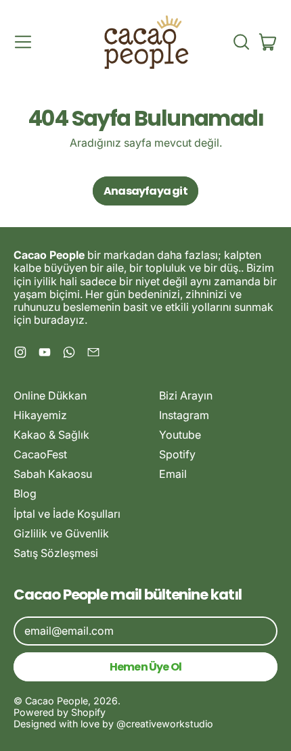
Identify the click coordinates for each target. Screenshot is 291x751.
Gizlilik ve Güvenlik (61, 533)
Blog (25, 493)
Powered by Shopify (60, 712)
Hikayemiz (40, 415)
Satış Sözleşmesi (56, 553)
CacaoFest (40, 454)
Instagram (184, 415)
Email (173, 474)
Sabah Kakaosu (53, 474)
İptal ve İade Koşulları (67, 513)
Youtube (180, 434)
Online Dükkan (50, 395)
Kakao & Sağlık (51, 434)
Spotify (177, 454)
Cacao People (56, 700)
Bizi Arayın (185, 395)
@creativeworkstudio (164, 723)
